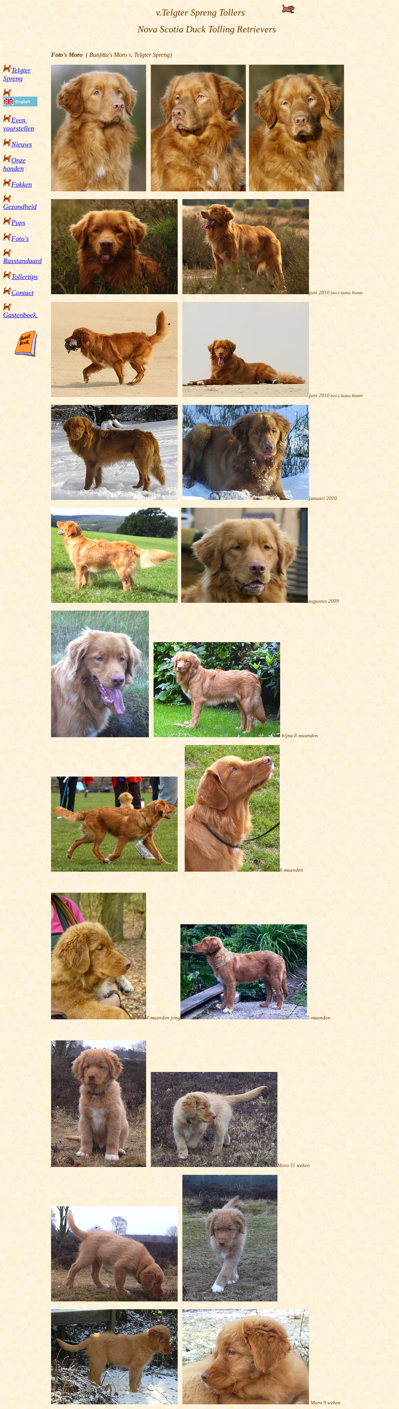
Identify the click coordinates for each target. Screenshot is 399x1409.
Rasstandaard (22, 261)
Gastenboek (20, 315)
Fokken (21, 184)
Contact (22, 293)
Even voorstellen (18, 124)
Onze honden (14, 164)
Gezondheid (20, 206)
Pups (18, 222)
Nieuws (21, 144)
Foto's (20, 238)
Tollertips (24, 277)
